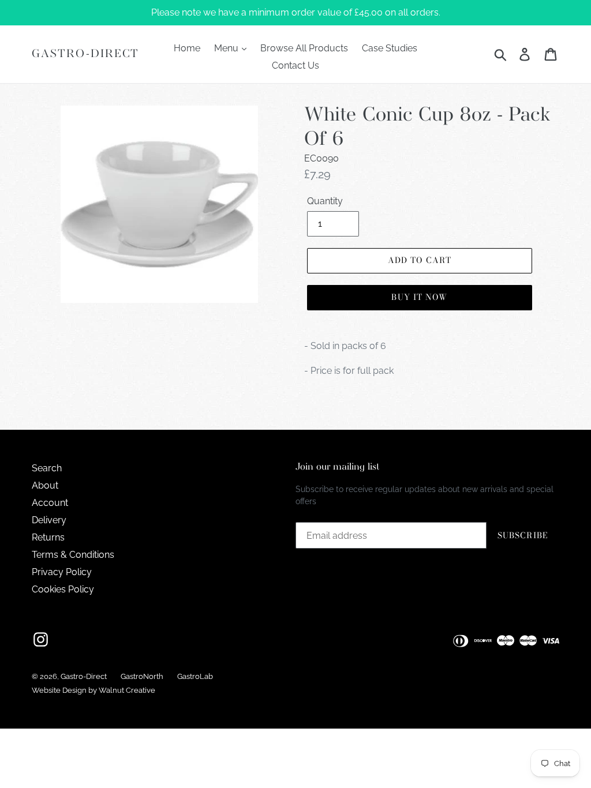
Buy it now (419, 297)
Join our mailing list (338, 466)
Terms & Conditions (73, 554)
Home (187, 48)
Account (50, 502)
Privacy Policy (62, 571)
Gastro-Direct (85, 54)
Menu (227, 48)
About (45, 485)
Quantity (325, 201)
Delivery (49, 520)
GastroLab (195, 676)
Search (47, 468)
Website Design (59, 690)
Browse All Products (304, 48)
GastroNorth (142, 676)
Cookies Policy (63, 589)
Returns (48, 537)
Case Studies (389, 48)
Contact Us (295, 65)
